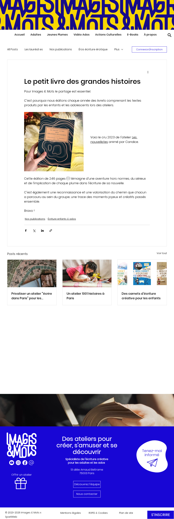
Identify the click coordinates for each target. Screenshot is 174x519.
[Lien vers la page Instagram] (18, 462)
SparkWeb (11, 516)
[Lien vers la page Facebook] (24, 462)
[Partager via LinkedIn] (42, 230)
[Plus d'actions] (148, 72)
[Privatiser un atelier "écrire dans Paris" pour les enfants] (31, 273)
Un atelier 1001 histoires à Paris (85, 295)
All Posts (12, 49)
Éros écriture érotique (93, 49)
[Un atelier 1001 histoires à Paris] (87, 273)
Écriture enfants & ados (62, 219)
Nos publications (61, 49)
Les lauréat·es (34, 49)
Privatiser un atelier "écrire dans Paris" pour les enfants (31, 295)
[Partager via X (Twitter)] (34, 230)
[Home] (169, 35)
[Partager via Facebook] (25, 230)
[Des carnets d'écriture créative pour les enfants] (142, 273)
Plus (116, 49)
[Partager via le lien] (50, 230)
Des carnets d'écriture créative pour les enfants (141, 295)
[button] (37, 34)
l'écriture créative (96, 459)
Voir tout (162, 253)
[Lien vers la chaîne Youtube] (11, 462)
